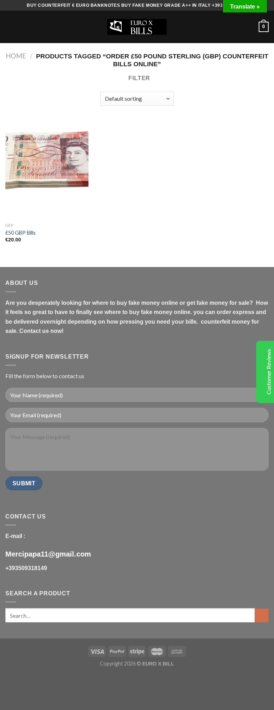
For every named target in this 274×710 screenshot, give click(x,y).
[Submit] (262, 615)
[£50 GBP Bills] (46, 169)
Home (16, 56)
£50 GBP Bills (20, 233)
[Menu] (9, 27)
